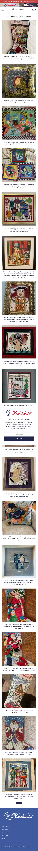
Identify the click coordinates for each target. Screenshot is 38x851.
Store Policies (6, 836)
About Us (5, 830)
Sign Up (19, 438)
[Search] (33, 10)
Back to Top (6, 826)
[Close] (34, 408)
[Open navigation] (3, 10)
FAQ (3, 839)
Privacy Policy (6, 833)
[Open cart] (35, 10)
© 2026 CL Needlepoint (12, 847)
